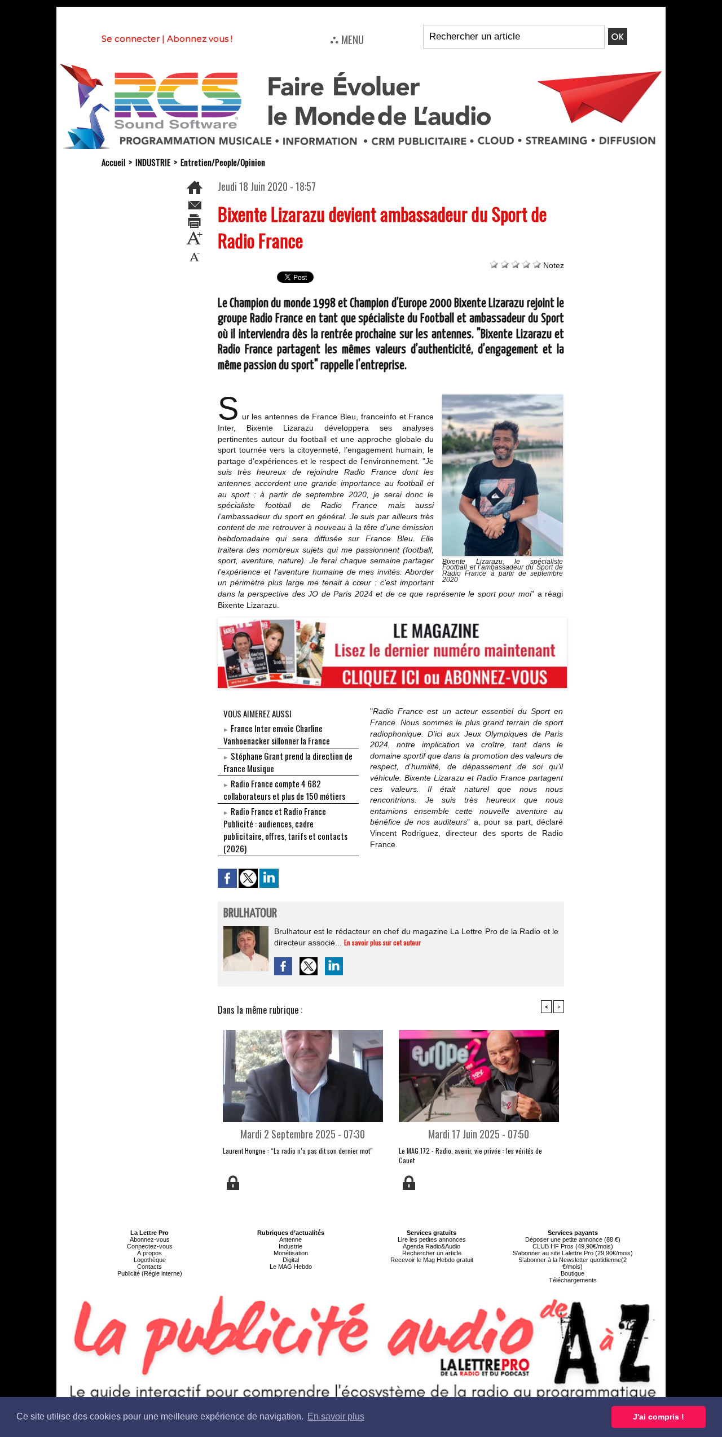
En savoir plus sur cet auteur (382, 942)
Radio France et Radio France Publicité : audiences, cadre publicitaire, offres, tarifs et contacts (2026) (285, 830)
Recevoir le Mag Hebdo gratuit (431, 1259)
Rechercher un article (431, 1253)
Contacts (149, 1266)
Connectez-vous (150, 1246)
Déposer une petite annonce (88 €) (572, 1239)
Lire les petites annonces (432, 1239)
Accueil (113, 162)
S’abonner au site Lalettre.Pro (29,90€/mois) (573, 1253)
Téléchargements (573, 1280)
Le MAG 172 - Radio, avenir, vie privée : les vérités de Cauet (470, 1155)
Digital (291, 1259)
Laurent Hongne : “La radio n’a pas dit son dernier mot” (298, 1150)
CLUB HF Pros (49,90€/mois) (572, 1246)
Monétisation (291, 1253)
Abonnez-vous (150, 1239)
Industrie (290, 1246)
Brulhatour (250, 913)
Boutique (572, 1273)
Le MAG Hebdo (291, 1266)
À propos (149, 1253)
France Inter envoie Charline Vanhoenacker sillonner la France (276, 734)
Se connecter (131, 38)
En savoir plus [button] (335, 1416)
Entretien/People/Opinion (222, 162)
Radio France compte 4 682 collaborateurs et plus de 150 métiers (284, 789)
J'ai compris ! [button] (658, 1416)
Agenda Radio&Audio (431, 1246)
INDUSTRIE (152, 162)
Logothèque (150, 1259)
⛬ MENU (347, 39)
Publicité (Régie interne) (149, 1273)
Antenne (290, 1239)
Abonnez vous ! (199, 38)
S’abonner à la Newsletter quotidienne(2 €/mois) (572, 1263)
